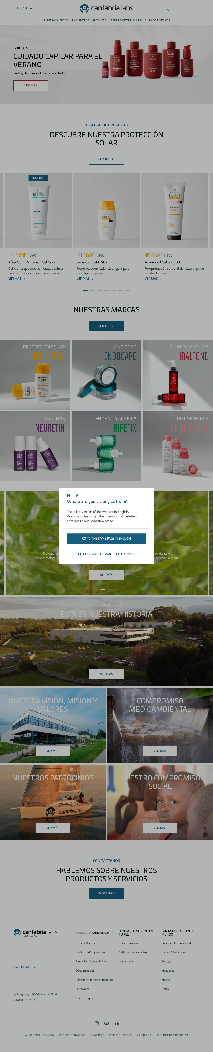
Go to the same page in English (106, 538)
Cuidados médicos (157, 20)
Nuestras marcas (55, 20)
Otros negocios (85, 970)
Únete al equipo (85, 998)
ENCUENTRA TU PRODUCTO (89, 20)
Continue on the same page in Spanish (106, 554)
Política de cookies (120, 1035)
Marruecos (168, 970)
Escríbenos (106, 893)
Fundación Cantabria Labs (92, 961)
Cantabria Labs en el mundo (178, 933)
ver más (160, 751)
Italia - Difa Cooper (174, 952)
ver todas (106, 326)
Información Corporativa (172, 1035)
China (165, 989)
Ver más (106, 674)
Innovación (126, 961)
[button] (99, 97)
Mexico (166, 980)
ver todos (106, 159)
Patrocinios (83, 989)
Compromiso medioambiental (95, 980)
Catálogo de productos (133, 952)
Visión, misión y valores (90, 952)
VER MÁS (30, 85)
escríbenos (22, 967)
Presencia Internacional (176, 943)
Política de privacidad (72, 1035)
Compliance (144, 1035)
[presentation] (6, 52)
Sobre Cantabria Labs (126, 20)
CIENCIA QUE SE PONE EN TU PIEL (136, 933)
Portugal (167, 961)
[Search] (166, 8)
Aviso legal (97, 1035)
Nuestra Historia (86, 943)
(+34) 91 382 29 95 (25, 1000)
